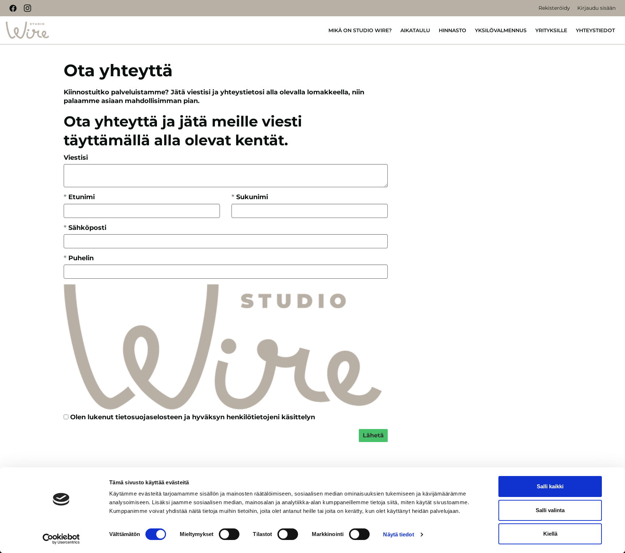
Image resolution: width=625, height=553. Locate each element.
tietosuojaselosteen (148, 417)
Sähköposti (85, 228)
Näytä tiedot (398, 534)
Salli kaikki (550, 486)
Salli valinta (550, 510)
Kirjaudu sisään (596, 8)
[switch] (229, 534)
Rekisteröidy (554, 8)
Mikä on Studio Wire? (360, 30)
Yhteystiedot (595, 30)
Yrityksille (551, 30)
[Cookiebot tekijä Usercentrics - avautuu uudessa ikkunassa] (61, 538)
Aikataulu (415, 30)
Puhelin (79, 258)
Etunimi (79, 197)
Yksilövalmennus (501, 30)
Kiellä (550, 534)
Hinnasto (452, 30)
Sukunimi (249, 197)
